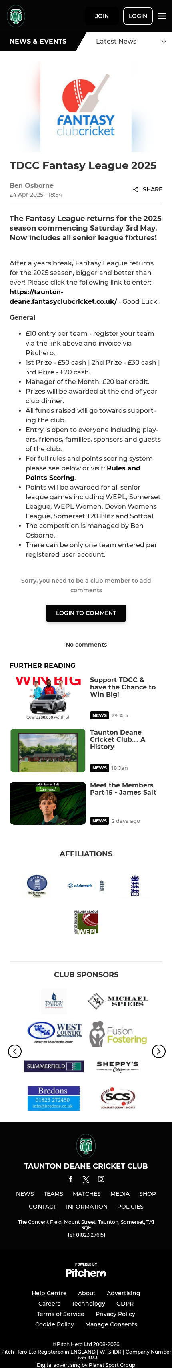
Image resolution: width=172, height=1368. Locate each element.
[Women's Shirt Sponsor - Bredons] (54, 1100)
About (87, 1293)
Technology (88, 1303)
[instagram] (101, 1180)
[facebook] (71, 1180)
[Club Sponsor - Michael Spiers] (118, 1002)
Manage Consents (111, 1324)
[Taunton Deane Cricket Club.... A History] (48, 750)
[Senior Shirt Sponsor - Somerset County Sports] (118, 1100)
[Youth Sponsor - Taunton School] (54, 1002)
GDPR (125, 1303)
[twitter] (86, 1180)
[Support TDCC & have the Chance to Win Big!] (48, 698)
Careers (49, 1303)
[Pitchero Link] (86, 1275)
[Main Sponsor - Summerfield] (54, 1067)
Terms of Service (60, 1314)
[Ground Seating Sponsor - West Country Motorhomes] (54, 1035)
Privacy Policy (115, 1314)
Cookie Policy (54, 1324)
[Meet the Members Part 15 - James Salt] (48, 803)
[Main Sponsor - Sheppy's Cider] (118, 1067)
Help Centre (49, 1293)
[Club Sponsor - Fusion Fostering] (118, 1035)
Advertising (123, 1293)
